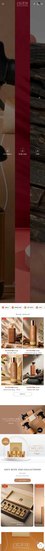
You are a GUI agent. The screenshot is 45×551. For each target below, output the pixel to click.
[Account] (34, 4)
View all (22, 394)
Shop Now (22, 480)
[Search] (3, 4)
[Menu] (42, 4)
